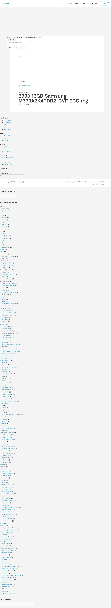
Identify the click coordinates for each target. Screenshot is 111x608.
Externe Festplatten (7, 310)
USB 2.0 (4, 408)
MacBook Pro (6, 238)
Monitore (4, 267)
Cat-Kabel (5, 369)
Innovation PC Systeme (8, 514)
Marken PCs (5, 516)
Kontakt (84, 3)
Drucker (4, 272)
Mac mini (4, 233)
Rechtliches (94, 3)
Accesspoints (5, 469)
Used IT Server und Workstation (11, 575)
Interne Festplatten (7, 315)
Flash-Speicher (4, 317)
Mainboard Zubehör (7, 435)
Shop (70, 3)
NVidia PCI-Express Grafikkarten (11, 351)
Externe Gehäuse (7, 326)
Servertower (5, 342)
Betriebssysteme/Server (9, 530)
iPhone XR (4, 229)
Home (8, 37)
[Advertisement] (55, 19)
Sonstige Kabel (6, 399)
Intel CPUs (5, 258)
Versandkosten (26, 85)
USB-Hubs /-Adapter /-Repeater (11, 414)
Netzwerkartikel (6, 471)
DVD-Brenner (6, 426)
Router (4, 482)
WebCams (4, 460)
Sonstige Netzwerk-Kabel (9, 401)
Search (21, 196)
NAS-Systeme (4, 462)
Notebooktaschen (7, 505)
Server (2, 523)
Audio (3, 362)
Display (4, 376)
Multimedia (3, 442)
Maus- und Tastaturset (8, 285)
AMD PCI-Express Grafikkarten (11, 349)
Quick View (22, 90)
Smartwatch (5, 555)
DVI (3, 380)
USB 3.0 (4, 410)
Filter (39, 604)
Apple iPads (5, 208)
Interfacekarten (6, 387)
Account (62, 3)
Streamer (4, 430)
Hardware (3, 356)
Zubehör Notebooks (8, 509)
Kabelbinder (5, 392)
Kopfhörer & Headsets (8, 448)
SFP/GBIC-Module (7, 485)
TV (2, 242)
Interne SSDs (5, 546)
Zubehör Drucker (7, 279)
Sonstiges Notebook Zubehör (10, 507)
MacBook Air (5, 236)
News (76, 3)
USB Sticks (5, 322)
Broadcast (5, 444)
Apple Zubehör (6, 211)
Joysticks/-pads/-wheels (9, 283)
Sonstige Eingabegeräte (9, 292)
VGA (3, 417)
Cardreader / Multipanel (9, 367)
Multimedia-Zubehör (7, 453)
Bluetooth (4, 365)
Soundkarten (5, 455)
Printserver (5, 480)
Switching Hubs (6, 487)
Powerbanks (5, 301)
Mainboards (5, 437)
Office (3, 534)
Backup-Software (7, 528)
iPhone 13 (4, 224)
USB (3, 405)
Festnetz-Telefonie (5, 306)
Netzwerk (4, 396)
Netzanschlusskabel (8, 394)
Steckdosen (5, 403)
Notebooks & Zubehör (6, 494)
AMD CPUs (5, 254)
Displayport (5, 378)
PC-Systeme (3, 512)
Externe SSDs (6, 543)
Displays (2, 260)
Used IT (2, 561)
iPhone (4, 220)
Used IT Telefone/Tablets (9, 577)
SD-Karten (5, 319)
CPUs (1, 251)
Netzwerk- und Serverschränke (11, 340)
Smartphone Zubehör (8, 550)
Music (3, 240)
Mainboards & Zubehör (7, 432)
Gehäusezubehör (7, 331)
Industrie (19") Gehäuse (8, 333)
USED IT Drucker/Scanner (9, 566)
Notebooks (5, 503)
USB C (3, 412)
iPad (3, 215)
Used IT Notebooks (7, 571)
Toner (3, 591)
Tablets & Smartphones (7, 548)
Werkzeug (4, 419)
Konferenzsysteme (7, 446)
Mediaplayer (5, 451)
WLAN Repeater (6, 491)
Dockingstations (6, 498)
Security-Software (7, 537)
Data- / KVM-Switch (7, 374)
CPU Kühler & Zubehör (8, 256)
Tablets (4, 559)
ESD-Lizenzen (6, 532)
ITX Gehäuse (5, 335)
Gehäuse (2, 324)
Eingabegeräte (4, 281)
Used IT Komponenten (8, 568)
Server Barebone (7, 521)
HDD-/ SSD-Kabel (7, 383)
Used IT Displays (7, 564)
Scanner (4, 276)
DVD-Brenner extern (8, 428)
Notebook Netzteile (7, 500)
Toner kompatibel (7, 593)
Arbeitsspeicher (4, 247)
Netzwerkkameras (7, 473)
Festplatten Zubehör (8, 313)
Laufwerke (3, 423)
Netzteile (2, 464)
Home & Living (4, 358)
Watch (3, 245)
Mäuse (3, 288)
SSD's (1, 541)
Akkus (3, 496)
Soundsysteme (6, 457)
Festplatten (3, 308)
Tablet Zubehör (6, 557)
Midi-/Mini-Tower (6, 337)
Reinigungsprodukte (7, 584)
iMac (3, 213)
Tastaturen (5, 294)
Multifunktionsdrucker (8, 274)
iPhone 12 (4, 222)
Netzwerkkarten (6, 475)
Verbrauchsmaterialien (7, 580)
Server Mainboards (7, 439)
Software (2, 525)
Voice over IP (5, 489)
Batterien (4, 299)
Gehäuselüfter (6, 328)
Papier (3, 582)
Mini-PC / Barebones (8, 518)
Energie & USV (4, 297)
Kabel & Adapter (5, 360)
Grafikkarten (4, 346)
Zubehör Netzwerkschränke (10, 344)
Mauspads (5, 290)
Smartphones (6, 552)
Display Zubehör (6, 263)
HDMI (3, 385)
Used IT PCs (5, 573)
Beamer (2, 249)
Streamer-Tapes (6, 586)
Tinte (3, 589)
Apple (2, 206)
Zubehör (4, 421)
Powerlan (4, 478)
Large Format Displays (8, 265)
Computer (4, 371)
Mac (3, 231)
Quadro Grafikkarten (8, 353)
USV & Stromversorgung (9, 303)
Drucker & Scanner (5, 270)
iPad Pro (4, 217)
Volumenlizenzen (7, 539)
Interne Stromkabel (7, 389)
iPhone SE (4, 227)
